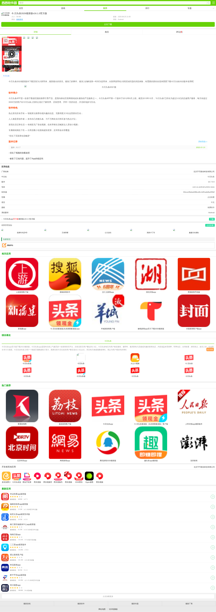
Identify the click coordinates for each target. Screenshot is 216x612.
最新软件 (81, 604)
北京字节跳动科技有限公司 (204, 172)
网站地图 (102, 609)
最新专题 (135, 604)
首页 (21, 8)
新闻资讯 (19, 19)
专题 (190, 8)
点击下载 (108, 24)
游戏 (63, 8)
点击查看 (211, 197)
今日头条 (6, 76)
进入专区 (210, 349)
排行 (147, 8)
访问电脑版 (113, 609)
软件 (105, 8)
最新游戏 (27, 604)
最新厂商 (189, 604)
